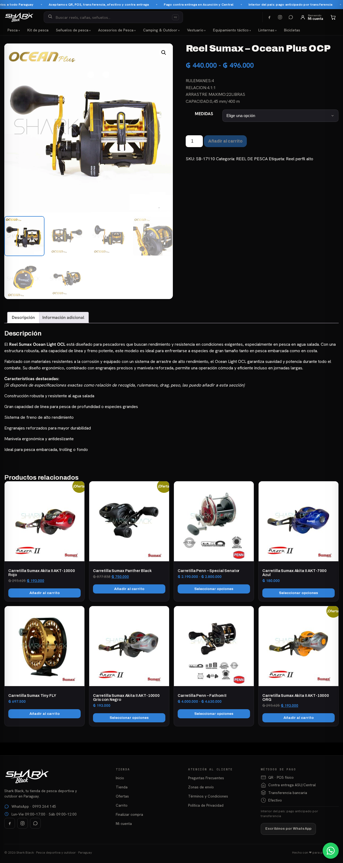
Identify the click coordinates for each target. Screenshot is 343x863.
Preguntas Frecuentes (206, 777)
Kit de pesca (38, 30)
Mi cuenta (124, 823)
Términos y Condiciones (208, 796)
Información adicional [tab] (63, 317)
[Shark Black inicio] (19, 17)
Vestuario (195, 30)
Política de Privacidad (205, 805)
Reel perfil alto (299, 159)
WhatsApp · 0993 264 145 (34, 806)
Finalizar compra (129, 814)
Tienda (122, 787)
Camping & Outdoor (160, 30)
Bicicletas (292, 30)
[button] (164, 52)
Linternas (266, 30)
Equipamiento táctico (231, 30)
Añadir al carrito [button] (44, 593)
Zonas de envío (201, 787)
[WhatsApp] (291, 17)
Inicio (120, 777)
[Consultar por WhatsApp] (331, 851)
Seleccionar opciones (213, 589)
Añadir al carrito (225, 141)
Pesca (13, 30)
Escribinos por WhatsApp (288, 829)
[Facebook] (269, 17)
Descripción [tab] (23, 317)
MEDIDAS (204, 113)
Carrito (122, 805)
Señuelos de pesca (72, 30)
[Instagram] (280, 17)
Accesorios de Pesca (115, 30)
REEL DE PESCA (252, 159)
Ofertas (122, 796)
